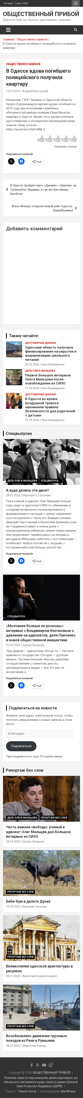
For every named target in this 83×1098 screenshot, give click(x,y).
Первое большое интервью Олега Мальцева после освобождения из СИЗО (48, 379)
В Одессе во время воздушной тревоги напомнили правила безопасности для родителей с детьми (50, 407)
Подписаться (21, 746)
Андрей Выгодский (35, 91)
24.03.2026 (13, 841)
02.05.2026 (32, 364)
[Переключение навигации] (8, 29)
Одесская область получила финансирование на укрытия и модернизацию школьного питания (50, 353)
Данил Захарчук (33, 645)
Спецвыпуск (49, 480)
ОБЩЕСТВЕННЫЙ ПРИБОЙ (41, 13)
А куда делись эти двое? (27, 490)
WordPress (68, 1091)
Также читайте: (24, 335)
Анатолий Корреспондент (40, 976)
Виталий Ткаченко (35, 906)
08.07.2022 (13, 1045)
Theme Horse (27, 1091)
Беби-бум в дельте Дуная (28, 901)
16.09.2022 (13, 906)
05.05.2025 (13, 645)
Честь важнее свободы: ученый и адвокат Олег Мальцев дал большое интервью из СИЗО (38, 832)
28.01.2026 (13, 495)
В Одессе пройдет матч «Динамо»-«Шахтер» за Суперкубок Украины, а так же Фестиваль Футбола (43, 190)
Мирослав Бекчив (34, 1045)
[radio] (41, 139)
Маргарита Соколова (37, 495)
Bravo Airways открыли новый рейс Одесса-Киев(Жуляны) (42, 208)
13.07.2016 (13, 91)
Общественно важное (23, 64)
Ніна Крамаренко (53, 364)
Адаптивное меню (76, 3)
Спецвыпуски (19, 433)
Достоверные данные (40, 343)
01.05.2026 (32, 388)
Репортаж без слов (24, 770)
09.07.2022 (13, 976)
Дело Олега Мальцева (40, 370)
